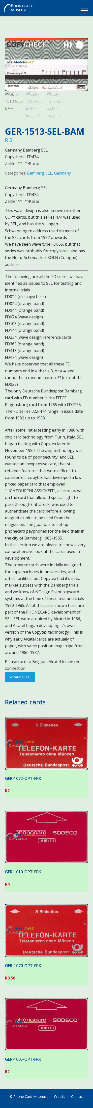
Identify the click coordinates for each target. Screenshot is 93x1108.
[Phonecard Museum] (18, 9)
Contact (77, 1096)
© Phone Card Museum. (28, 1096)
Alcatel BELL (20, 677)
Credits (59, 1096)
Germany (62, 173)
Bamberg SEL (39, 173)
